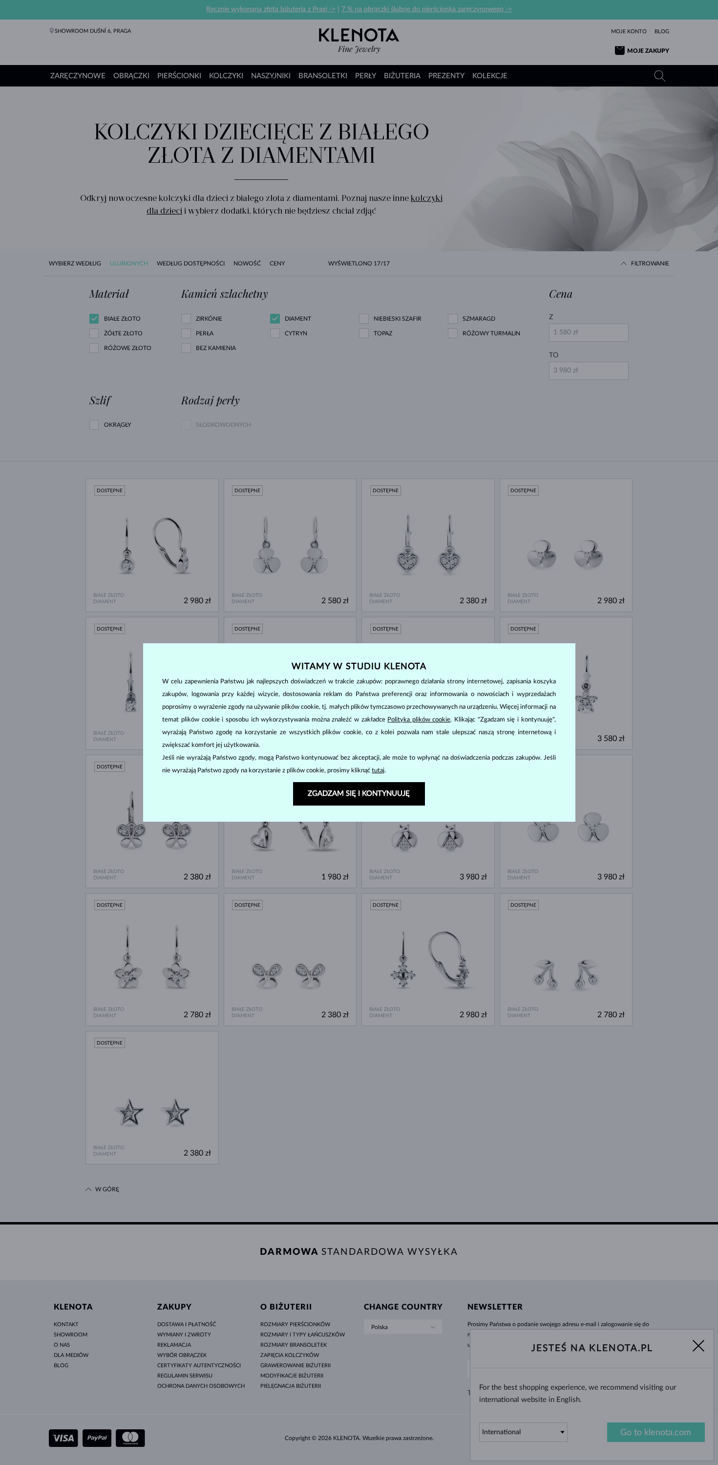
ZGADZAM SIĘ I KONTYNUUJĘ (359, 793)
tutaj (378, 770)
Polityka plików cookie (418, 720)
